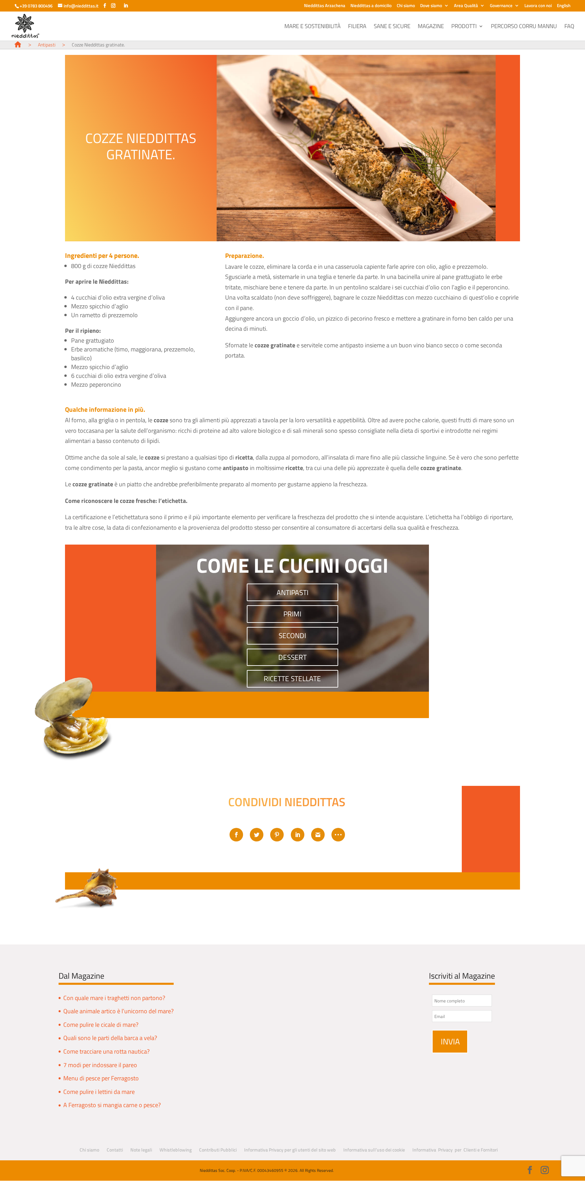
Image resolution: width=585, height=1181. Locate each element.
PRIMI (292, 614)
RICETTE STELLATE (292, 678)
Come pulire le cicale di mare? (100, 1024)
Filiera (357, 27)
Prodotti (464, 27)
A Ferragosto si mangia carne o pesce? (112, 1104)
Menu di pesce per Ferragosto (101, 1078)
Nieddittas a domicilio (371, 6)
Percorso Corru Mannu (524, 27)
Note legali (141, 1149)
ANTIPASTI (292, 592)
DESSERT (292, 657)
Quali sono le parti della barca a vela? (110, 1037)
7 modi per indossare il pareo (100, 1065)
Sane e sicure (392, 27)
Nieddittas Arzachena (324, 6)
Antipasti (47, 44)
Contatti (115, 1149)
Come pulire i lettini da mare (99, 1091)
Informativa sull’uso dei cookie (374, 1149)
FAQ (569, 27)
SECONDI (292, 635)
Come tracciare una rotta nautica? (106, 1051)
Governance (501, 6)
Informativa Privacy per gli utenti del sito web (290, 1149)
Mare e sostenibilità (312, 27)
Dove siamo (431, 6)
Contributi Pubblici (218, 1149)
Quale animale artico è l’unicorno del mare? (118, 1011)
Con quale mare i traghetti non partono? (114, 997)
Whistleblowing (175, 1149)
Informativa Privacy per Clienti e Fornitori (455, 1149)
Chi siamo (406, 6)
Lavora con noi (538, 6)
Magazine (431, 27)
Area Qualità (466, 6)
